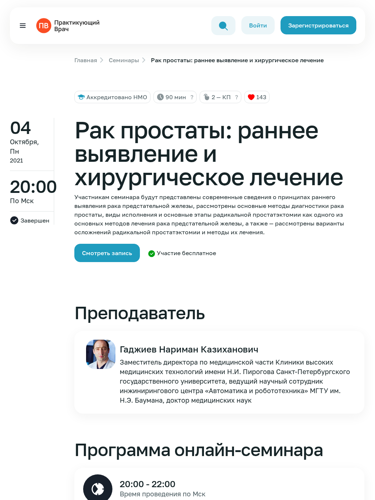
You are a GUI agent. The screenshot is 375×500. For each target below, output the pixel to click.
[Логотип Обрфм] (69, 25)
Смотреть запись (107, 253)
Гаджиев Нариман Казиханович (189, 349)
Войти (258, 25)
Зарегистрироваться (318, 25)
